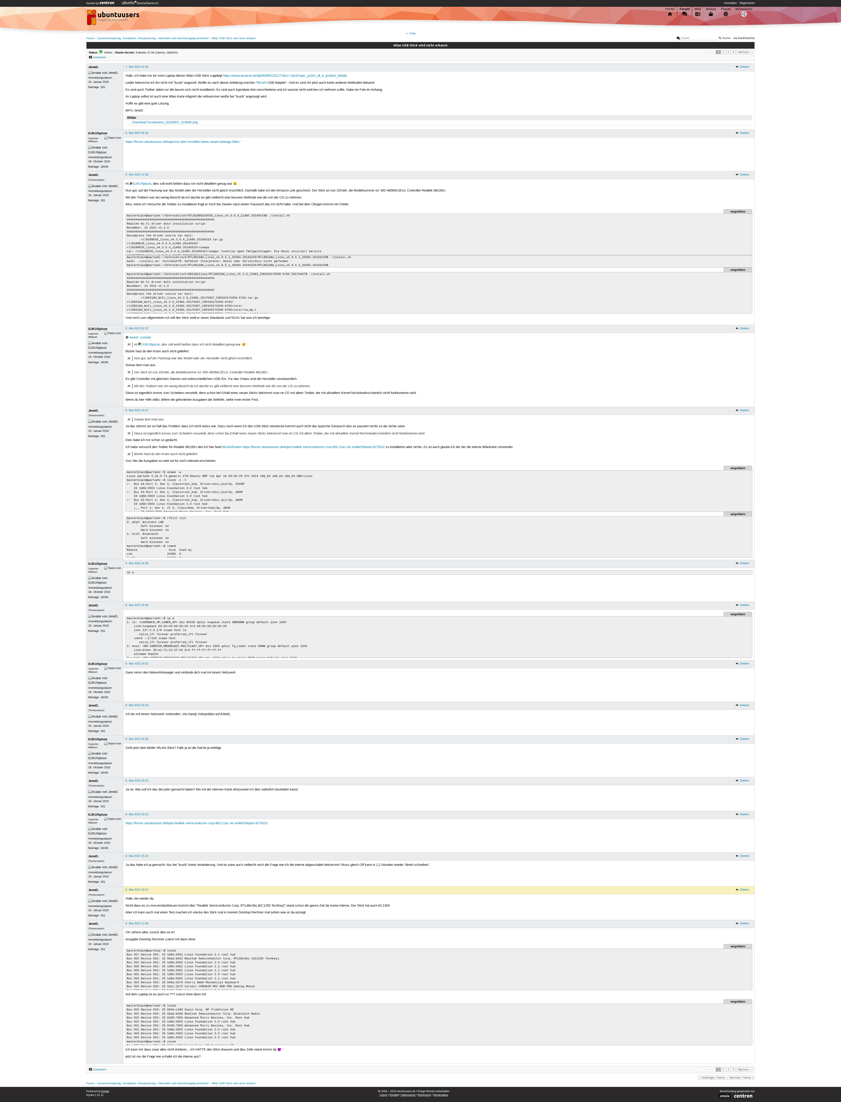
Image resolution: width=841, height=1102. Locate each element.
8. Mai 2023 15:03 (136, 705)
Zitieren (744, 67)
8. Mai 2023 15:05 (136, 739)
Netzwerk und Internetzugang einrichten (184, 38)
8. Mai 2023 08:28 (136, 133)
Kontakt (394, 1095)
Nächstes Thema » (741, 1077)
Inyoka (105, 1091)
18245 (104, 166)
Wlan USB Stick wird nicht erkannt (234, 38)
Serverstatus (440, 1095)
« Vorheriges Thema (712, 1077)
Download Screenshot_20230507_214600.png (165, 122)
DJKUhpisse (97, 133)
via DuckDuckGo (744, 38)
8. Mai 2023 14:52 (136, 663)
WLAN (261, 83)
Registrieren (747, 3)
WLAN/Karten (232, 447)
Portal (670, 9)
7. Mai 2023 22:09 (136, 67)
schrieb (145, 338)
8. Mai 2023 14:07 (136, 410)
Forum (685, 9)
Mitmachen (743, 9)
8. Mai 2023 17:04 (136, 923)
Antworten (99, 57)
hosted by (93, 3)
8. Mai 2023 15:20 (136, 856)
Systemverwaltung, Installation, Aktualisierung (126, 38)
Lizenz (383, 1095)
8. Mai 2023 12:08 (136, 174)
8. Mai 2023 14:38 (136, 563)
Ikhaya (711, 9)
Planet (726, 9)
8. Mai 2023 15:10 (136, 780)
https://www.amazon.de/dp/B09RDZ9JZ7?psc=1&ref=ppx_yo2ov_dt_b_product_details (285, 76)
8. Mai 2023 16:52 (136, 889)
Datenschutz (408, 1095)
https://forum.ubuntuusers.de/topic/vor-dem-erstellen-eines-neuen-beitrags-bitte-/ (182, 142)
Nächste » (744, 52)
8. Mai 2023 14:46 (136, 605)
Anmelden (730, 3)
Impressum (424, 1095)
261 (103, 87)
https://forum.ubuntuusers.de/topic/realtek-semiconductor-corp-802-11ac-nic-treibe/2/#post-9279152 (314, 447)
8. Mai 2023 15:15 (136, 814)
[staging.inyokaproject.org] (113, 18)
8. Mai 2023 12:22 (136, 328)
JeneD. (93, 67)
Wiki (697, 9)
